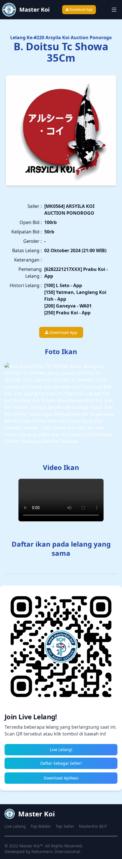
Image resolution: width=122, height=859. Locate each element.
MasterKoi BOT (93, 826)
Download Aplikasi (61, 778)
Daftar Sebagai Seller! (61, 763)
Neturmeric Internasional (55, 851)
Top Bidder (40, 826)
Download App (80, 9)
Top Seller (65, 826)
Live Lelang (15, 826)
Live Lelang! (61, 749)
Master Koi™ (31, 845)
